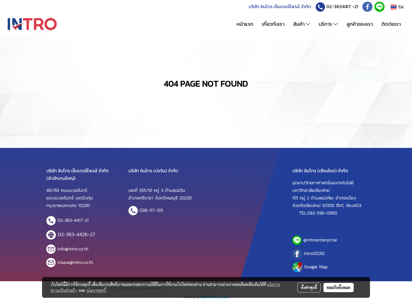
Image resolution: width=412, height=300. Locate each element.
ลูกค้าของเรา (359, 24)
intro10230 (314, 253)
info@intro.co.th (72, 248)
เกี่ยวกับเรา (273, 24)
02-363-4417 (70, 220)
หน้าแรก (245, 24)
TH (400, 7)
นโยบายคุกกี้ (96, 290)
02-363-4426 (72, 234)
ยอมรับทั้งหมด (338, 287)
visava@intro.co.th (75, 262)
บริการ (326, 24)
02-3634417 (338, 6)
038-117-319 (151, 210)
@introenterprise (320, 239)
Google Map (316, 266)
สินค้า (299, 24)
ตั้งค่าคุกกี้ (309, 287)
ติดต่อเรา (391, 24)
